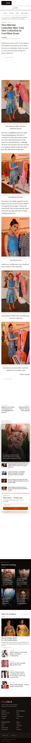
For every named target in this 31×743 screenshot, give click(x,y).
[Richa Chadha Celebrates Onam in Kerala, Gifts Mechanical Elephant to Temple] (4, 488)
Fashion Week (4, 729)
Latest (5, 13)
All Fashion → (25, 614)
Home (2, 17)
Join (15, 508)
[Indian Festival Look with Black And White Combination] (5, 653)
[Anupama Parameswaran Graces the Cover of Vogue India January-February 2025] (15, 443)
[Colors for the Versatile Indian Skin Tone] (5, 663)
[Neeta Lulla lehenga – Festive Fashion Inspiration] (5, 685)
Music (17, 718)
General (18, 724)
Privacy (2, 741)
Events (18, 714)
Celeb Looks (4, 714)
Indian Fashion (5, 722)
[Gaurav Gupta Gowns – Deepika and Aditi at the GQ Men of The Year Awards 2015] (5, 674)
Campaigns (4, 716)
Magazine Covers (5, 712)
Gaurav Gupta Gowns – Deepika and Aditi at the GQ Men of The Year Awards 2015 (18, 674)
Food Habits (19, 725)
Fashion (11, 13)
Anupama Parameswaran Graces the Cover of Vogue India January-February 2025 (12, 456)
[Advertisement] (15, 68)
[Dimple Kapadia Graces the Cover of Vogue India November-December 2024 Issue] (4, 465)
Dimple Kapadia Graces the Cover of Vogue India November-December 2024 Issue (18, 465)
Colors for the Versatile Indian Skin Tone (17, 664)
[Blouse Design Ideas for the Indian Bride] (15, 627)
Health (18, 722)
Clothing (3, 718)
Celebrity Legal (19, 716)
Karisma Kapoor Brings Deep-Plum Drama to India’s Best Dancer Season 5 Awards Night (18, 481)
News (17, 13)
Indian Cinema (25, 13)
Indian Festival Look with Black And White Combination (18, 654)
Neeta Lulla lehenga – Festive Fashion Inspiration (19, 685)
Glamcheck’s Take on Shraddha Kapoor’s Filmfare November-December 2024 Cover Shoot (16, 473)
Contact (13, 735)
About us (5, 735)
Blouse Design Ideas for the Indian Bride (9, 639)
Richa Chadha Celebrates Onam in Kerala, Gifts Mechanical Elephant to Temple (18, 488)
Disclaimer (8, 741)
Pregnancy (18, 729)
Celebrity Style (21, 596)
